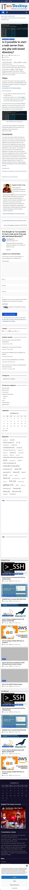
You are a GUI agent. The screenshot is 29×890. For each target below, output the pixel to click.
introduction (7, 469)
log (11, 475)
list (5, 475)
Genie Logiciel (15, 573)
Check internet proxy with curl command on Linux (15, 220)
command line (8, 447)
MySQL (6, 478)
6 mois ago (5, 581)
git (5, 460)
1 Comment (6, 57)
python (8, 485)
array (12, 440)
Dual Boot (5, 455)
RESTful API (7, 488)
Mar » (6, 430)
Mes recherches (6, 388)
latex (24, 472)
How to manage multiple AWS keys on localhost (13, 359)
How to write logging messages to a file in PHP (14, 225)
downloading (21, 452)
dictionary (5, 452)
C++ (18, 442)
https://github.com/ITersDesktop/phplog (11, 88)
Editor (12, 455)
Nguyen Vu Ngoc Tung (15, 55)
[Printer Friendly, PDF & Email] (20, 62)
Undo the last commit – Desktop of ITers (10, 839)
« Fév (3, 430)
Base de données (5, 615)
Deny (14, 881)
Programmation (5, 402)
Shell (10, 573)
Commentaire (5, 261)
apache (5, 440)
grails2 (20, 460)
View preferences (14, 885)
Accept (14, 877)
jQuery (16, 472)
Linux (3, 400)
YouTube (13, 494)
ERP (4, 398)
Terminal (17, 488)
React (23, 485)
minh (2, 843)
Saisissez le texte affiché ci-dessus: (17, 307)
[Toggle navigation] (7, 12)
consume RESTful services (9, 450)
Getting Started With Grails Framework (13, 457)
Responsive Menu (26, 1)
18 (14, 423)
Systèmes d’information (7, 394)
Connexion (3, 861)
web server (15, 176)
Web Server (11, 39)
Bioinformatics (5, 390)
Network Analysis (15, 478)
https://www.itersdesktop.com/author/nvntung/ (14, 213)
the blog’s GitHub (19, 82)
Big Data (5, 396)
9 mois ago (5, 622)
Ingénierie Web (5, 39)
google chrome (13, 460)
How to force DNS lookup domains (12, 684)
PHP (7, 67)
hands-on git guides (9, 463)
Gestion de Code (5, 595)
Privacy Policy (14, 888)
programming (21, 481)
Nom (3, 279)
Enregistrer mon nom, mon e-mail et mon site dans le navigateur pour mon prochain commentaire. (14, 300)
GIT (15, 595)
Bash (3, 573)
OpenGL (24, 478)
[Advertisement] (14, 516)
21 (25, 423)
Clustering (6, 445)
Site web (4, 291)
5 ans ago (5, 55)
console (19, 447)
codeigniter (14, 445)
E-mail (4, 285)
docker (13, 452)
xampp (5, 494)
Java (17, 469)
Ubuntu (6, 491)
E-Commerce (5, 392)
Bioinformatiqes (8, 442)
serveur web (10, 176)
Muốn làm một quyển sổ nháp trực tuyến (15, 843)
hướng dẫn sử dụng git (11, 466)
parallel (5, 481)
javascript (7, 472)
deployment (20, 450)
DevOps (11, 595)
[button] (27, 865)
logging (16, 475)
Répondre (8, 249)
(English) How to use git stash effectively (11, 347)
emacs (17, 455)
